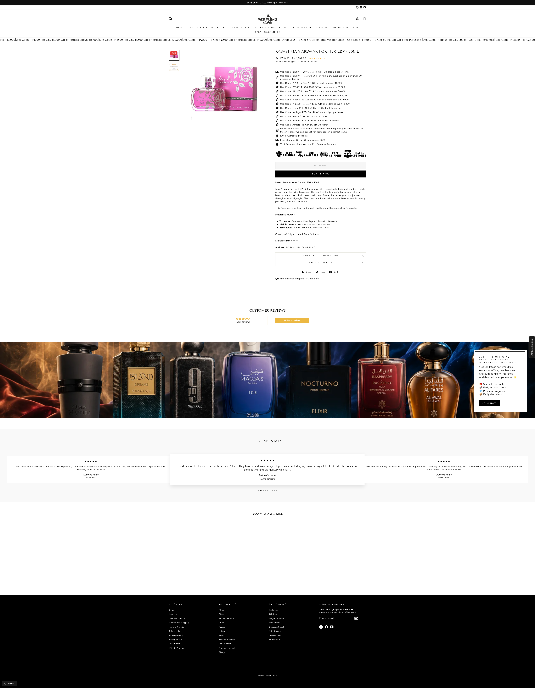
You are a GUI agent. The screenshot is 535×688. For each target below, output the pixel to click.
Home (180, 27)
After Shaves (275, 631)
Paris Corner (225, 644)
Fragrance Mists (276, 618)
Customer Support (177, 618)
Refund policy (175, 631)
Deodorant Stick (276, 627)
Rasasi (222, 635)
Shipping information (320, 256)
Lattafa (222, 631)
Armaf (221, 622)
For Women (340, 27)
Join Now (489, 403)
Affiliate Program (176, 648)
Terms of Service (176, 627)
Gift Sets (273, 614)
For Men (321, 27)
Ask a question (321, 262)
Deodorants (274, 622)
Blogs (171, 610)
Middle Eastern (296, 27)
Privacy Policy (175, 639)
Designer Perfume (202, 27)
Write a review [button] (292, 320)
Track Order (174, 644)
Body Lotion (274, 639)
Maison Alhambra (227, 639)
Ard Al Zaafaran (226, 618)
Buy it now (321, 174)
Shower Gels (275, 635)
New (356, 27)
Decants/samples (267, 32)
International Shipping (179, 622)
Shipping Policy (176, 635)
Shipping (292, 61)
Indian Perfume (265, 27)
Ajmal (221, 614)
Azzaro (222, 627)
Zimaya (222, 652)
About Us (173, 614)
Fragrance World (226, 648)
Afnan (221, 610)
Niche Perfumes (234, 27)
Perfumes (273, 610)
